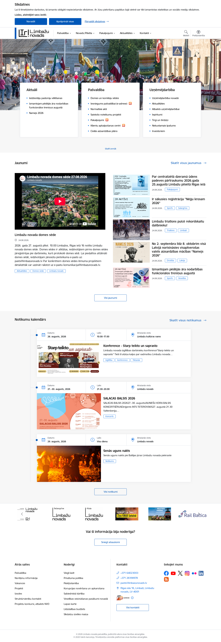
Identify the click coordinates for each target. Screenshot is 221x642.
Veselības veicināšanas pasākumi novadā (86, 598)
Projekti (19, 588)
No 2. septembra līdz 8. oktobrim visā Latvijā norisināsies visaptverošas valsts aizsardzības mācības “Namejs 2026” (179, 249)
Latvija (182, 260)
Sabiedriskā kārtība (74, 593)
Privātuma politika (73, 578)
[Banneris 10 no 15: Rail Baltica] (160, 513)
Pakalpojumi (172, 189)
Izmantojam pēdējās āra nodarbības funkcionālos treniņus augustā (177, 271)
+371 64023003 (129, 572)
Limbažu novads (56, 271)
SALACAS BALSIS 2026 (119, 398)
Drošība (170, 260)
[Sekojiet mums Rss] (166, 579)
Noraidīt (31, 21)
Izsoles (18, 593)
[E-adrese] (122, 597)
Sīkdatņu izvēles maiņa (76, 614)
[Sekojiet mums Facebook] (166, 573)
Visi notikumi (110, 491)
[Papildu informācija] (132, 598)
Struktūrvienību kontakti (28, 598)
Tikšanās (136, 360)
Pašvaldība (20, 572)
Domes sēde (38, 271)
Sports (170, 208)
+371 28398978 (129, 577)
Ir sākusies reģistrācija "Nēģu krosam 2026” (178, 201)
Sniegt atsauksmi (110, 542)
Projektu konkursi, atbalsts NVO (32, 603)
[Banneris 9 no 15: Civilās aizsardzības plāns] (127, 513)
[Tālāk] (199, 514)
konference (122, 360)
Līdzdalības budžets (74, 609)
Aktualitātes (22, 271)
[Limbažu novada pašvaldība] (35, 33)
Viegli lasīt (69, 572)
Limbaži (183, 230)
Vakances (20, 583)
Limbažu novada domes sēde (35, 235)
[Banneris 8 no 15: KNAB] (94, 513)
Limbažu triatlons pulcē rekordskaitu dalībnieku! (178, 223)
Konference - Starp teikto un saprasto (130, 346)
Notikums (109, 461)
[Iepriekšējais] (22, 514)
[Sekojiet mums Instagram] (187, 573)
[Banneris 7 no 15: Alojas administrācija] (61, 513)
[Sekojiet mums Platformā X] (180, 573)
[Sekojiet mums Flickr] (194, 573)
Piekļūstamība (71, 583)
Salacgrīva (182, 208)
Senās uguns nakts (116, 451)
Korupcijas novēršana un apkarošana (84, 588)
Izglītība (108, 360)
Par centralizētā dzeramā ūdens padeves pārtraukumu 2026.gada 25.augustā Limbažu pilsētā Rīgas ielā (178, 180)
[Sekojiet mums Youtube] (173, 573)
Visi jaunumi (110, 297)
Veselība (182, 278)
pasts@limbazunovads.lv (134, 582)
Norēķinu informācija (26, 578)
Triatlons (171, 230)
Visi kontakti (132, 607)
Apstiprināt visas (65, 21)
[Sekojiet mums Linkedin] (201, 573)
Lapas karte (70, 603)
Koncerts (109, 416)
